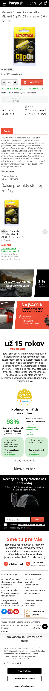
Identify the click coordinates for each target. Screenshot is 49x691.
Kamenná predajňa (33, 579)
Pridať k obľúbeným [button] (37, 114)
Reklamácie (6, 584)
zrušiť (28, 528)
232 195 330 (37, 562)
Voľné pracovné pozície (34, 590)
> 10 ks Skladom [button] (10, 88)
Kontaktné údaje (31, 584)
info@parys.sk (16, 563)
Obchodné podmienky (11, 579)
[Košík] (45, 3)
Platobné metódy (9, 590)
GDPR (27, 587)
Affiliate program (32, 593)
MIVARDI (15, 101)
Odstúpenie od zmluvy (11, 582)
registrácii (17, 74)
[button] (41, 3)
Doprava (5, 587)
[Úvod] (16, 3)
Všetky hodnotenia (24, 460)
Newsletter (29, 582)
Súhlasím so (12, 524)
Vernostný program (10, 593)
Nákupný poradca (9, 595)
